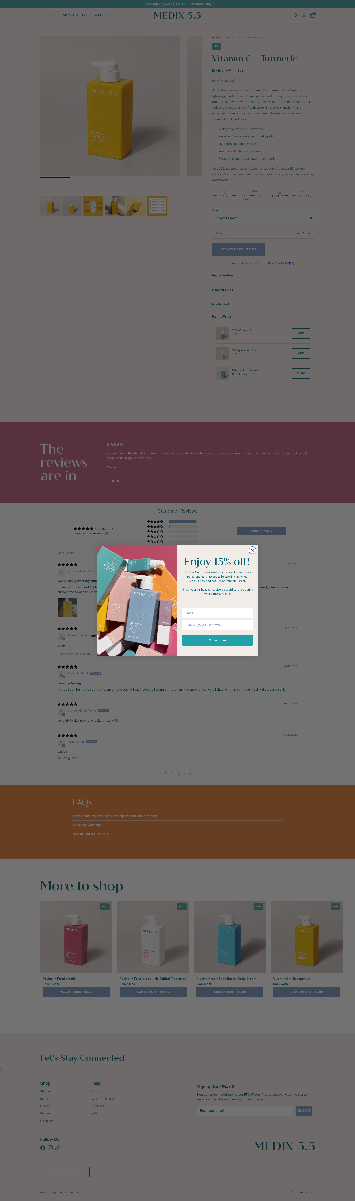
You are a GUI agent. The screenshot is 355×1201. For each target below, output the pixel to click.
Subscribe (217, 640)
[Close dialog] (252, 550)
